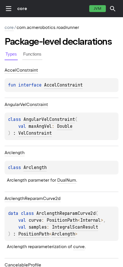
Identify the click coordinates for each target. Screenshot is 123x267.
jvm (97, 8)
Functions (32, 54)
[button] (112, 8)
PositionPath (62, 220)
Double (64, 126)
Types (11, 54)
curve (79, 246)
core (22, 8)
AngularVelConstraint (49, 119)
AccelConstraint (63, 85)
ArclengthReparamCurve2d (66, 213)
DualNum (66, 180)
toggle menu (9, 9)
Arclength (35, 167)
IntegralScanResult (75, 227)
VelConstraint (35, 133)
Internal (90, 220)
